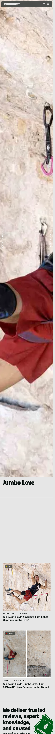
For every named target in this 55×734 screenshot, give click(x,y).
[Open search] (44, 4)
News (9, 566)
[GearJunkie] (12, 4)
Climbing (11, 633)
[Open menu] (47, 4)
